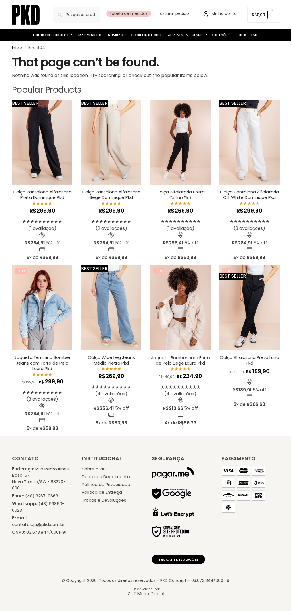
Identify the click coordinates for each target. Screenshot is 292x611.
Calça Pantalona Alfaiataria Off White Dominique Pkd (249, 194)
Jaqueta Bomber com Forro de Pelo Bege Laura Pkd (180, 360)
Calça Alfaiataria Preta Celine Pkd (180, 194)
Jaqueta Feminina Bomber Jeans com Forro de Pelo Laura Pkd (42, 363)
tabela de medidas (129, 13)
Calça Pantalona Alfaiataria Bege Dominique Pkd (111, 194)
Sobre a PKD (95, 469)
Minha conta (224, 13)
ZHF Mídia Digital (146, 593)
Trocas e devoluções (178, 559)
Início (17, 47)
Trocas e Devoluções (104, 500)
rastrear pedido (174, 13)
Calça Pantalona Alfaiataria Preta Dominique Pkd (42, 194)
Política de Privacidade (106, 484)
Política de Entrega (102, 492)
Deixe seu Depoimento (106, 477)
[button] (263, 15)
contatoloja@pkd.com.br (38, 524)
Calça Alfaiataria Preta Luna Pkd (249, 360)
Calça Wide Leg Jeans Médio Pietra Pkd (111, 360)
